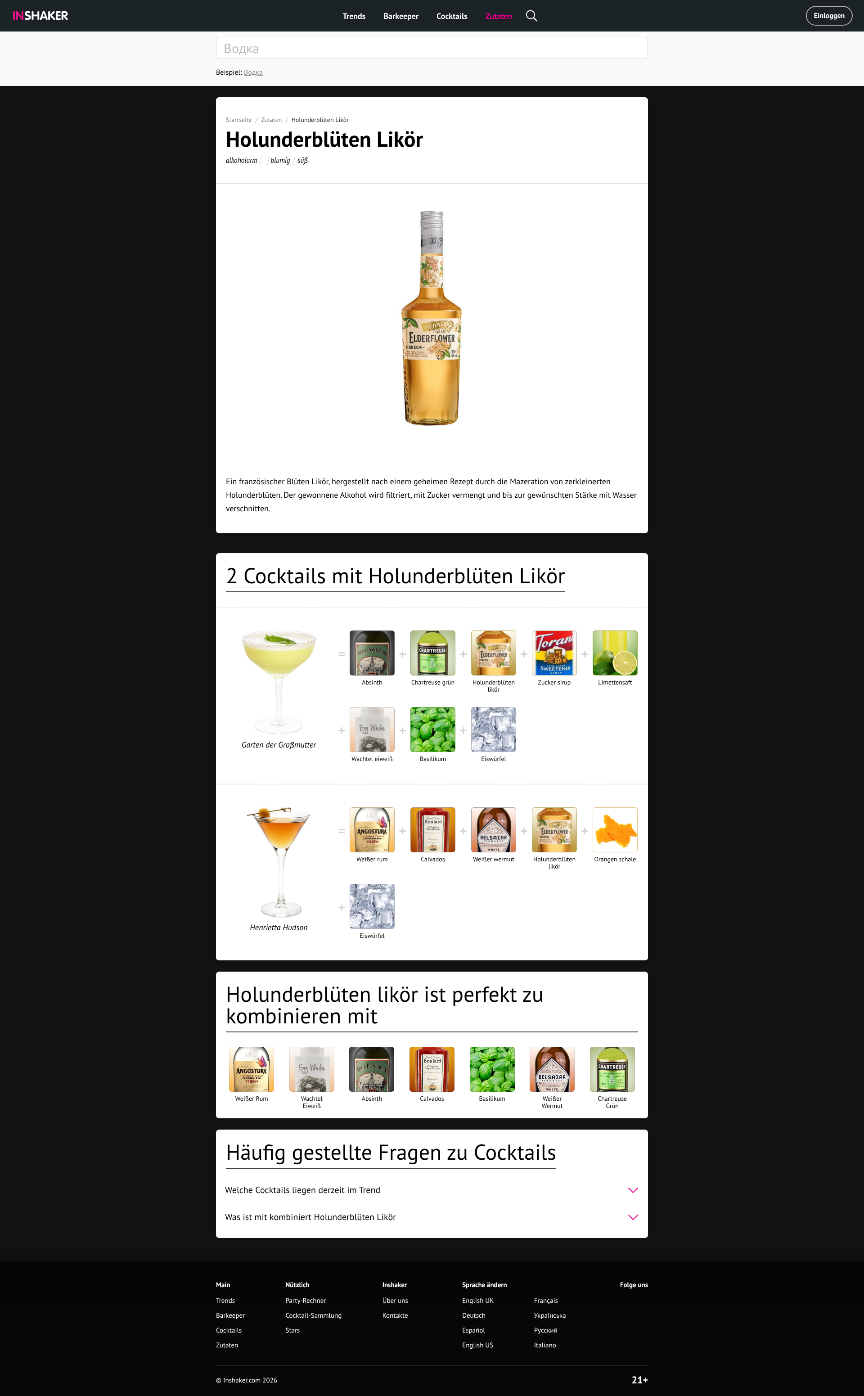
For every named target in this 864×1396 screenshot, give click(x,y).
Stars (293, 1330)
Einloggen (829, 15)
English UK (478, 1301)
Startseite (239, 120)
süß (302, 160)
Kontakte (395, 1315)
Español (473, 1330)
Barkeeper (400, 16)
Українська (550, 1315)
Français (546, 1301)
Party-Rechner (306, 1301)
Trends (354, 16)
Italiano (545, 1345)
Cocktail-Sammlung (314, 1315)
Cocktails (452, 16)
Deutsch (474, 1315)
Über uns (395, 1301)
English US (477, 1345)
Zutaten (499, 16)
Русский (546, 1330)
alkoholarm (241, 160)
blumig (280, 160)
